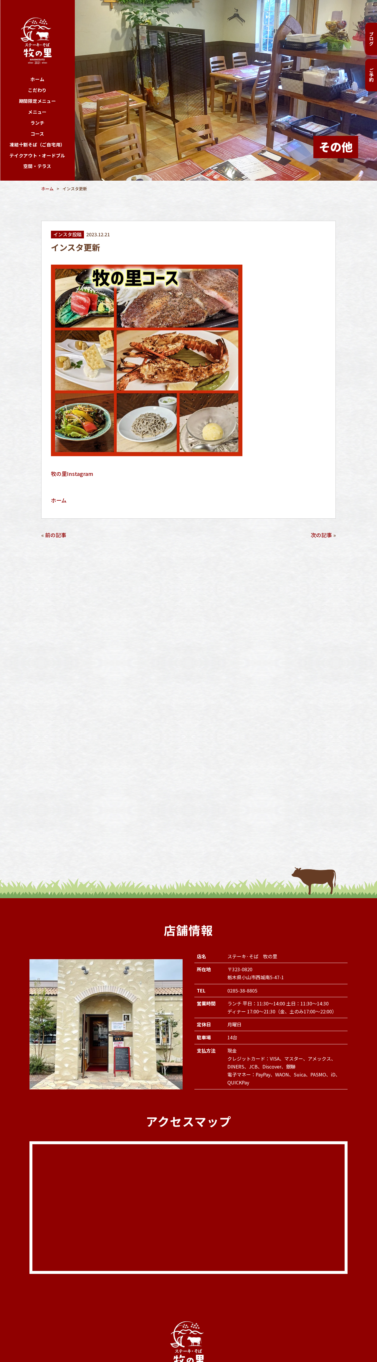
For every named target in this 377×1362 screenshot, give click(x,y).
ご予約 (371, 75)
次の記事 (321, 535)
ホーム (37, 79)
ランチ (37, 122)
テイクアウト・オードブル (37, 155)
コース (37, 133)
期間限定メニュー (37, 100)
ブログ (371, 39)
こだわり (37, 90)
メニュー (37, 111)
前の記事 (55, 535)
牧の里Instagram (72, 473)
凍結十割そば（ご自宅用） (37, 144)
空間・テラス (37, 166)
